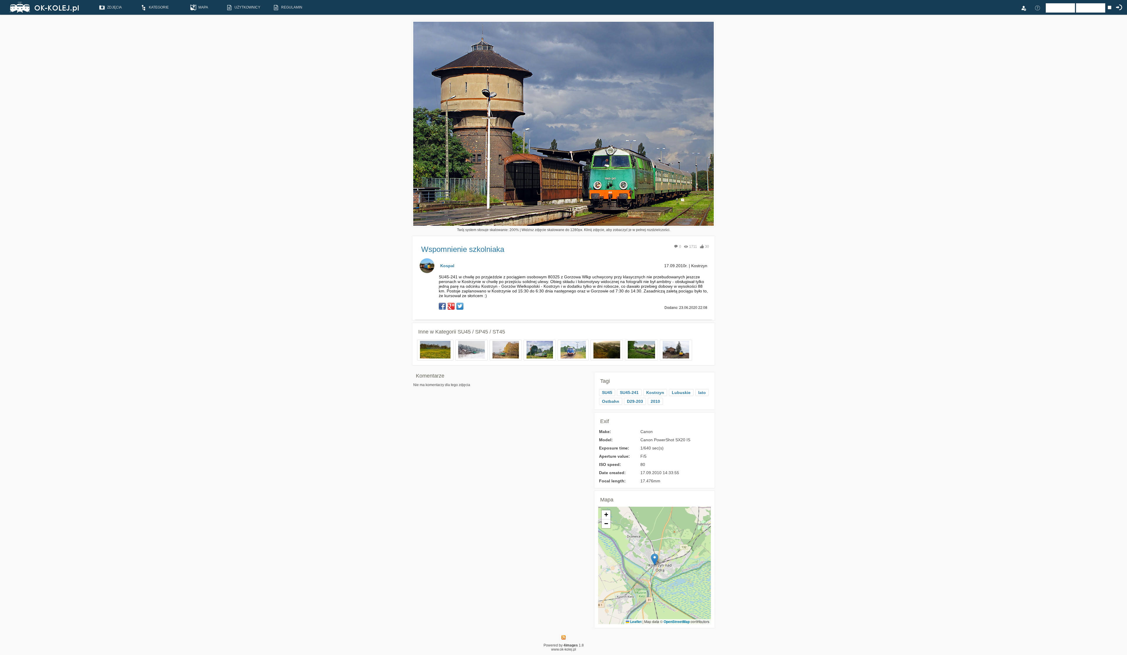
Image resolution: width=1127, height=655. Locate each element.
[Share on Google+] (451, 306)
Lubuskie (681, 392)
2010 (655, 401)
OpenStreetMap (677, 621)
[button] (654, 559)
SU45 (607, 392)
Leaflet (635, 621)
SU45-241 (629, 392)
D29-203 (635, 401)
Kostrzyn (655, 392)
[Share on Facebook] (442, 306)
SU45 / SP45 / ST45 (481, 332)
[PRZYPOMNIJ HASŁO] (1037, 8)
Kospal (447, 265)
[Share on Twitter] (459, 306)
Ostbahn (610, 401)
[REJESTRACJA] (1023, 8)
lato (702, 392)
